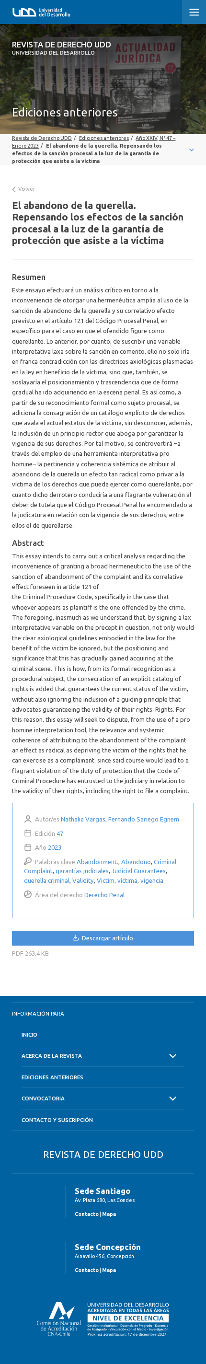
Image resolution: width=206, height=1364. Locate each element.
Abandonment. (97, 861)
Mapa (109, 1214)
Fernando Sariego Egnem (143, 819)
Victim (105, 880)
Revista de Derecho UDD (61, 48)
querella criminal (46, 880)
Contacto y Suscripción (57, 1120)
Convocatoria (43, 1098)
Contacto (87, 1214)
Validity (83, 880)
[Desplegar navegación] (103, 149)
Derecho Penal (104, 894)
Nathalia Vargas (83, 819)
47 (60, 833)
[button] (194, 12)
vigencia (151, 880)
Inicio (29, 1034)
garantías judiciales (82, 870)
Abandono (136, 861)
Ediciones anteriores (52, 1077)
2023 (54, 847)
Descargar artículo (106, 938)
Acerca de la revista (52, 1055)
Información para (38, 1013)
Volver (26, 188)
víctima (127, 880)
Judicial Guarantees (139, 870)
